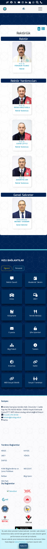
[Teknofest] (12, 491)
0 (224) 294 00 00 (11, 415)
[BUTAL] (12, 519)
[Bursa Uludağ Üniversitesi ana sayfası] (12, 9)
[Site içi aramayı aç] (37, 2)
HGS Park (4, 481)
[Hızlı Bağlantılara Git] (7, 2)
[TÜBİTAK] (34, 519)
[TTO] (34, 509)
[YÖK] (34, 491)
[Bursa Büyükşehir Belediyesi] (12, 509)
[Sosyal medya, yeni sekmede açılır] (11, 2)
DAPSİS (4, 460)
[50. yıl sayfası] (23, 9)
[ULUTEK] (12, 499)
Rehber (4, 476)
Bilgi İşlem (28, 476)
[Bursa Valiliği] (34, 499)
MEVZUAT (28, 469)
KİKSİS (3, 451)
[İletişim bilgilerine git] (41, 2)
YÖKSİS (26, 456)
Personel (18, 268)
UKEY (3, 456)
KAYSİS (26, 451)
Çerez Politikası (20, 542)
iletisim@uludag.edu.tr (12, 417)
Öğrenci (7, 268)
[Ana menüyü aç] (40, 9)
